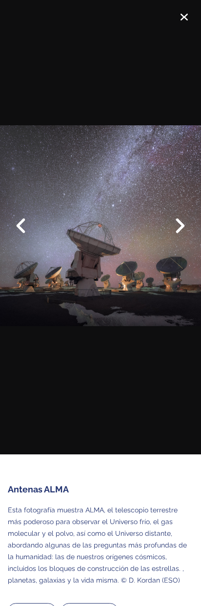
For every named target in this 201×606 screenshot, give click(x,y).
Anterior (26, 218)
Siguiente (174, 233)
